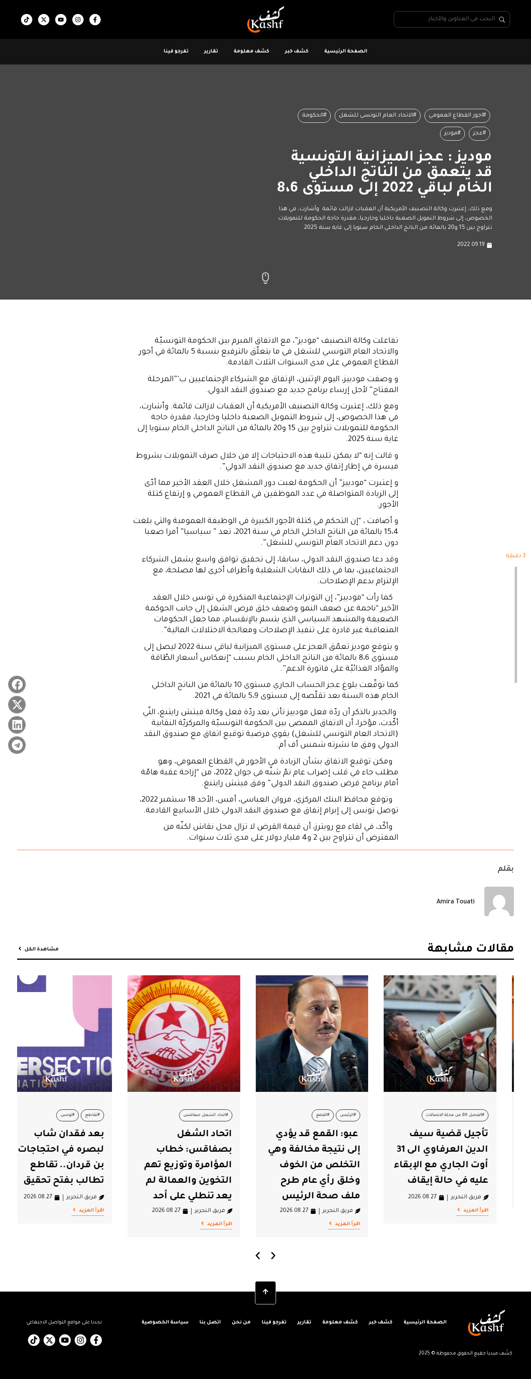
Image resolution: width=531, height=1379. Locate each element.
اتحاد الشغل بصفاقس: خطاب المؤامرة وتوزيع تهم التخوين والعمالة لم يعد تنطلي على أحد (206, 1166)
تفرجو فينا (176, 51)
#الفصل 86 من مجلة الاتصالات (473, 1115)
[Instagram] (78, 19)
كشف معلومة (251, 51)
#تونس (86, 1115)
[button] (17, 684)
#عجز (479, 134)
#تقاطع (110, 1115)
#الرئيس (366, 1115)
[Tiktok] (26, 19)
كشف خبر (297, 51)
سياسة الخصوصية (165, 1322)
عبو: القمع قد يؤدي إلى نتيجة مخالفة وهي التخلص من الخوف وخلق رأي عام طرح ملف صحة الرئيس (332, 1166)
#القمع (341, 1115)
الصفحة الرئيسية (345, 51)
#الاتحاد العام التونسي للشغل (377, 116)
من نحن (241, 1322)
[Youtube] (60, 19)
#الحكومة (314, 116)
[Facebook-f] (95, 19)
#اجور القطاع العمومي (457, 116)
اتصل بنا (210, 1322)
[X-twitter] (43, 19)
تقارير (211, 51)
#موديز (452, 134)
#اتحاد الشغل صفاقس (223, 1115)
